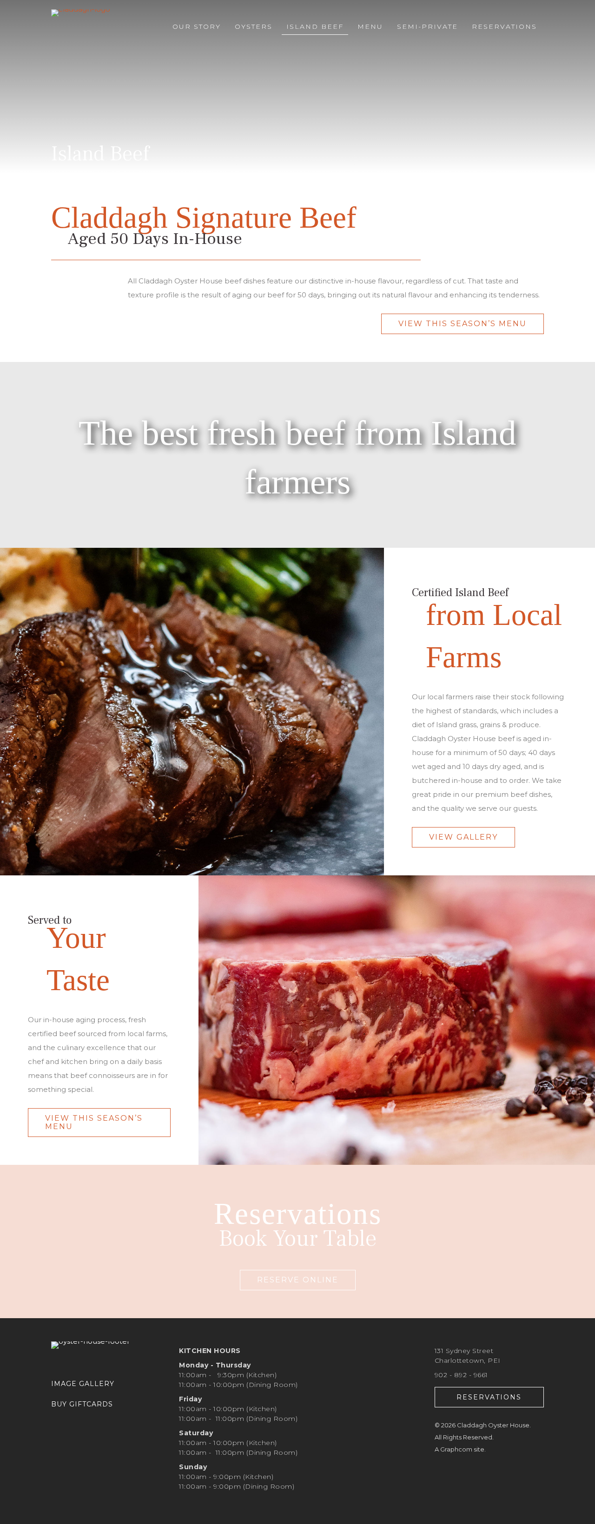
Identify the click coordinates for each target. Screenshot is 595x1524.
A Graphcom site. (460, 1449)
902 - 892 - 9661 (461, 1375)
